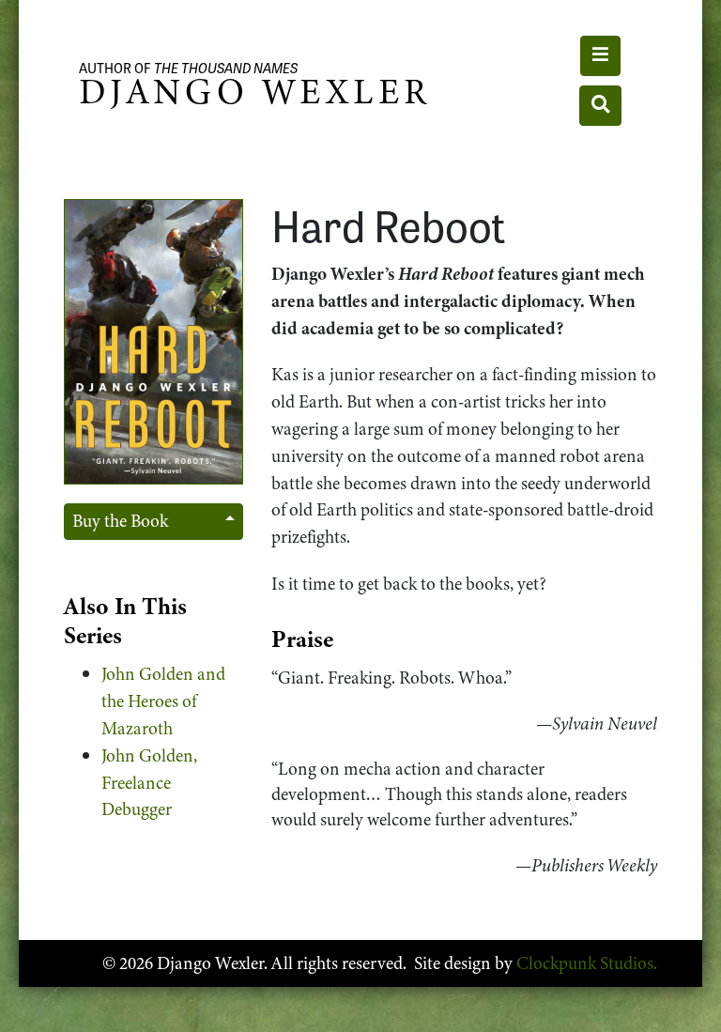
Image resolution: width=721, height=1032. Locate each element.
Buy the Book (120, 520)
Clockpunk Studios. (586, 963)
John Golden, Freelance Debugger (149, 783)
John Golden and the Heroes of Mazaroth (163, 701)
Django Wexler (254, 91)
